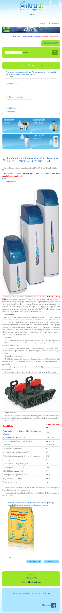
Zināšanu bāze (14, 158)
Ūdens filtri (46, 593)
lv (33, 15)
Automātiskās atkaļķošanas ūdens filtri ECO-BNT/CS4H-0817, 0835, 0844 (33, 160)
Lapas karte (55, 23)
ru (31, 15)
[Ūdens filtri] (31, 6)
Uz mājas (42, 23)
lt (28, 15)
